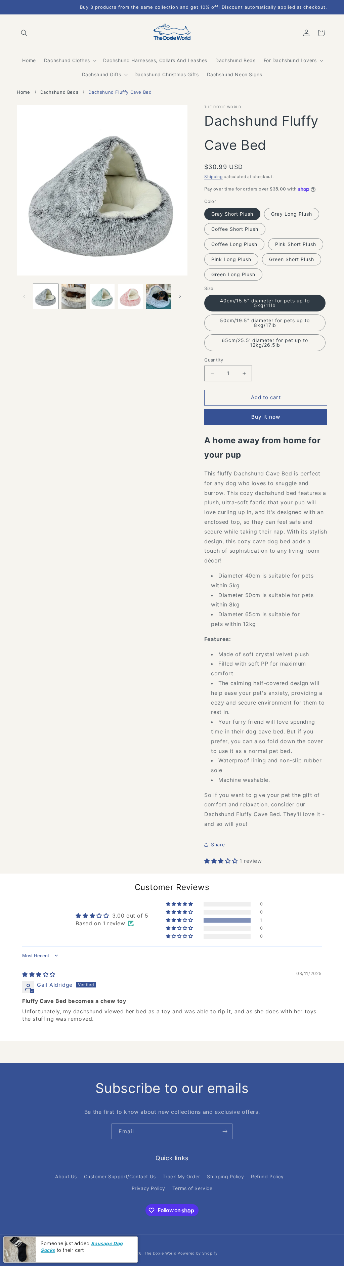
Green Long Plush (233, 274)
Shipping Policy (225, 1176)
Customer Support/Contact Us (120, 1176)
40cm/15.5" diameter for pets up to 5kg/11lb (265, 303)
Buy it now (265, 417)
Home (23, 92)
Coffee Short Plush (234, 229)
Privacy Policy (148, 1188)
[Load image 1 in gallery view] (45, 296)
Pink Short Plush (295, 244)
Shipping (213, 176)
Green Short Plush (291, 259)
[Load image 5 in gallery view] (158, 296)
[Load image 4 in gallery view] (130, 296)
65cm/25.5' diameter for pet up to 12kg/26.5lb (265, 342)
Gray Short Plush (232, 214)
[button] (24, 33)
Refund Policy (267, 1176)
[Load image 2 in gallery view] (73, 296)
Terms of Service (192, 1188)
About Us (66, 1176)
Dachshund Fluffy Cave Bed (120, 92)
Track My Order (181, 1176)
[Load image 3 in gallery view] (102, 296)
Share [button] (218, 844)
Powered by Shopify (198, 1253)
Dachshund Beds (59, 92)
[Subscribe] (224, 1131)
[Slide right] (180, 296)
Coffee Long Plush (234, 244)
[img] (38, 974)
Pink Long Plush (231, 259)
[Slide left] (24, 296)
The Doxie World (160, 1253)
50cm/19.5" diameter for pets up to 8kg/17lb (265, 323)
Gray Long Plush (291, 214)
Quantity (213, 360)
